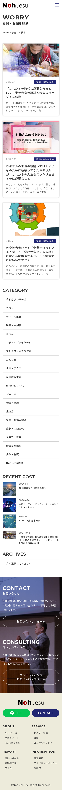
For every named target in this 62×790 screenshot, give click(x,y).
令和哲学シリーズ (16, 299)
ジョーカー (12, 394)
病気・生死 (12, 454)
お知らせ (11, 359)
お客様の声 (11, 763)
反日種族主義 (13, 377)
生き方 (10, 411)
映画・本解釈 (13, 325)
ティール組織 (13, 316)
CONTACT (45, 713)
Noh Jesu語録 (14, 463)
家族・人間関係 (15, 428)
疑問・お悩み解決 (16, 420)
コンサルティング (43, 742)
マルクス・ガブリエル (19, 351)
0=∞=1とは (11, 733)
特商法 (37, 768)
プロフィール (12, 738)
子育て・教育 (13, 437)
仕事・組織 (12, 402)
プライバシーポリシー (45, 763)
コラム (10, 308)
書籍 (36, 738)
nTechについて (15, 385)
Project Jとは (12, 742)
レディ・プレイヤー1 (18, 342)
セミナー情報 (41, 733)
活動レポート (12, 758)
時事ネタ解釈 (13, 445)
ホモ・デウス (13, 368)
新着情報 (38, 758)
